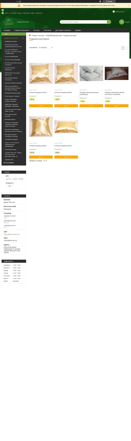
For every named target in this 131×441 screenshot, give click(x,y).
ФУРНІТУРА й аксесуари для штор (12, 73)
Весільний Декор (10, 119)
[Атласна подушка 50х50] (41, 126)
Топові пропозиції (10, 149)
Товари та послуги (38, 35)
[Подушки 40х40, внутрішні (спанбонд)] (91, 73)
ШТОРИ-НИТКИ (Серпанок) (10, 68)
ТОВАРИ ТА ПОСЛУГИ (21, 30)
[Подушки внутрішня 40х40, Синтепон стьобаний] (116, 73)
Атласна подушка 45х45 (37, 92)
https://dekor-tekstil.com (12, 234)
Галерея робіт (9, 159)
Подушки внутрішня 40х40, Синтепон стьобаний (114, 93)
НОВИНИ (78, 30)
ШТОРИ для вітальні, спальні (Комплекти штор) (13, 45)
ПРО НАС (37, 30)
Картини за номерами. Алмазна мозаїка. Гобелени (13, 130)
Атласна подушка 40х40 (63, 92)
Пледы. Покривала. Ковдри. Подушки (11, 100)
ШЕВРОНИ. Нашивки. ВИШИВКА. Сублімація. (12, 105)
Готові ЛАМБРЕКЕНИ (11, 56)
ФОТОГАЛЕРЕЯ (9, 163)
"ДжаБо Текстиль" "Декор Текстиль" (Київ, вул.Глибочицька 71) (13, 154)
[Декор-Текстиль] (8, 22)
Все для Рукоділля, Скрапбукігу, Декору (11, 135)
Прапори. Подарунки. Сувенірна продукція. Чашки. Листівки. (11, 124)
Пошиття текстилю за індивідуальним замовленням (12, 144)
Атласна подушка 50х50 (37, 146)
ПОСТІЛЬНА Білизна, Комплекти (11, 78)
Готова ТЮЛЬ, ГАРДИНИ (12, 59)
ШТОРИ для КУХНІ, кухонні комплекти (13, 63)
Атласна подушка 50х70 (63, 146)
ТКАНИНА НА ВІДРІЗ (11, 139)
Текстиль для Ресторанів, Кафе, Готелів (13, 110)
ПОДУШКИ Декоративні (12, 93)
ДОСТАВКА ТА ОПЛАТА (63, 30)
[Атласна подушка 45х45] (41, 73)
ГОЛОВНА (7, 30)
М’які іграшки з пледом (12, 96)
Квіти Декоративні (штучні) (11, 115)
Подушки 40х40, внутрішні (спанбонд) (89, 93)
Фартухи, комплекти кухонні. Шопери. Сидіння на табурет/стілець (13, 88)
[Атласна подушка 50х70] (66, 126)
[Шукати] (109, 22)
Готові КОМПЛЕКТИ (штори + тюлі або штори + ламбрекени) (13, 51)
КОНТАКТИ (47, 30)
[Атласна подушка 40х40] (66, 73)
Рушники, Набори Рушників (13, 83)
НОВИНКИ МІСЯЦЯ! (11, 41)
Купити (41, 105)
